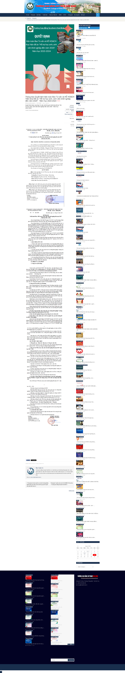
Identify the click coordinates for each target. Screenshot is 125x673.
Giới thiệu (39, 14)
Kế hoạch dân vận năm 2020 (83, 52)
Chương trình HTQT (80, 175)
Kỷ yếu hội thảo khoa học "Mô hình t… (85, 370)
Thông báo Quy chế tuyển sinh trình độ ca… (35, 643)
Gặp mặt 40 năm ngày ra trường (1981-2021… (86, 224)
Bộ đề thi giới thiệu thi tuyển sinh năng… (85, 148)
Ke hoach (72, 109)
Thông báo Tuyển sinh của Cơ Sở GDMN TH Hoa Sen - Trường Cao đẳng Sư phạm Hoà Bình (62, 484)
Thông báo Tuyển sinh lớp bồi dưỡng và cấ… (86, 288)
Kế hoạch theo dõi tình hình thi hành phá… (85, 92)
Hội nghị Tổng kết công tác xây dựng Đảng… (86, 449)
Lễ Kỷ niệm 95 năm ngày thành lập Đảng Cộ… (86, 433)
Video (78, 460)
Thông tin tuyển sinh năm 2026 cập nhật (34, 612)
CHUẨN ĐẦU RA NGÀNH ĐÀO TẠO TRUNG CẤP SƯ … (87, 196)
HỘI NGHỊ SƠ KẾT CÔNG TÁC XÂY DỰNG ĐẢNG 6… (88, 132)
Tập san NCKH (79, 119)
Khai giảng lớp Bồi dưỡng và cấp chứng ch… (86, 346)
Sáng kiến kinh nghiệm (80, 95)
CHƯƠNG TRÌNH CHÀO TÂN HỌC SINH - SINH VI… (87, 60)
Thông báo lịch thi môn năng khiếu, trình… (34, 619)
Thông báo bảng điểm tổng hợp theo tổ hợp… (35, 580)
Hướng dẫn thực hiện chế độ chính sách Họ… (86, 205)
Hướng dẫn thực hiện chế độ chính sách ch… (86, 354)
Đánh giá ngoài (79, 251)
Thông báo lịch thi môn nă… (56, 624)
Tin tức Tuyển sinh (80, 143)
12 (84, 553)
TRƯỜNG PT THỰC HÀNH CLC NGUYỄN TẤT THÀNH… (86, 36)
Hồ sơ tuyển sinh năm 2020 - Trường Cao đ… (86, 140)
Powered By (57, 667)
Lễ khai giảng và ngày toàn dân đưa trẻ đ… (86, 489)
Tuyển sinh (45, 14)
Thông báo (33, 14)
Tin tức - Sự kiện (79, 55)
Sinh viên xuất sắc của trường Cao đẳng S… (86, 264)
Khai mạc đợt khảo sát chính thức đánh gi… (86, 256)
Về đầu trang (71, 490)
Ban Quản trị (32, 103)
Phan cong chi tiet (68, 114)
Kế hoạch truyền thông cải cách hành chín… (86, 76)
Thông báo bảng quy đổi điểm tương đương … (86, 441)
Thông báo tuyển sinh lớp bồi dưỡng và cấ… (86, 394)
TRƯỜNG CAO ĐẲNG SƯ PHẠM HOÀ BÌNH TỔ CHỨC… (86, 320)
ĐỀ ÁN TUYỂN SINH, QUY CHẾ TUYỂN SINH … (87, 386)
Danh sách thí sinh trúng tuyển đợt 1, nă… (85, 213)
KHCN (60, 14)
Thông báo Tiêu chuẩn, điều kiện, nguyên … (35, 604)
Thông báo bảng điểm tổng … (57, 580)
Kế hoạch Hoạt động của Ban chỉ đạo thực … (86, 248)
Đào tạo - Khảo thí (53, 14)
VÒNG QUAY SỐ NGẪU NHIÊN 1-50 (84, 216)
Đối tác (78, 103)
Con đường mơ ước (81, 465)
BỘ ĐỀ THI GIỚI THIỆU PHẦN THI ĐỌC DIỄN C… (87, 280)
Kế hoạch (83, 14)
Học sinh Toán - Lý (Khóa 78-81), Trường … (86, 164)
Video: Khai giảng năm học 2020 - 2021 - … (86, 505)
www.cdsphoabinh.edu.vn (36, 477)
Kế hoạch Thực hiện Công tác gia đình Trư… (86, 338)
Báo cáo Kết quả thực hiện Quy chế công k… (86, 312)
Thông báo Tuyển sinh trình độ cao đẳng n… (35, 627)
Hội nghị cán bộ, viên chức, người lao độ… (85, 116)
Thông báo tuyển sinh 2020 (82, 232)
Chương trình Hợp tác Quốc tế (83, 180)
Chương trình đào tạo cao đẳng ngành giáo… (86, 172)
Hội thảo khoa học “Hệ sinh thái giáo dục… (85, 417)
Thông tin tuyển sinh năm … (56, 616)
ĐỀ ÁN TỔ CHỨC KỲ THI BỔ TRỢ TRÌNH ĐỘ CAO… (88, 84)
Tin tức (27, 14)
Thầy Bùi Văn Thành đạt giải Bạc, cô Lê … (85, 378)
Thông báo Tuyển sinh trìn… (57, 633)
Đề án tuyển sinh (80, 79)
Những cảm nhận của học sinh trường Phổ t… (86, 240)
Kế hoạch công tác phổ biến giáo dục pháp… (86, 44)
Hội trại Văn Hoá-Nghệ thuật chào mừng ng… (86, 68)
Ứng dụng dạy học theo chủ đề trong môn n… (86, 124)
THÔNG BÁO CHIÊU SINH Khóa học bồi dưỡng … (87, 425)
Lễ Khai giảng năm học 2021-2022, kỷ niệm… (86, 537)
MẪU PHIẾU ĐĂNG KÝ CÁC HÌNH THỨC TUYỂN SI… (88, 513)
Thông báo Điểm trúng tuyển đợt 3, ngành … (86, 304)
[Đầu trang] (1, 672)
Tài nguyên (70, 14)
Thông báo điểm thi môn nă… (57, 589)
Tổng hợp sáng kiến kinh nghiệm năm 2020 (86, 100)
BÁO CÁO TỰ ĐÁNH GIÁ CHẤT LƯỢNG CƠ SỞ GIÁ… (88, 481)
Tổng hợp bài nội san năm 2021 (83, 272)
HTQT (64, 14)
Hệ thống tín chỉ (79, 167)
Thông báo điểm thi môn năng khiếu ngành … (86, 529)
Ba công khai (76, 14)
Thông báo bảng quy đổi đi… (57, 642)
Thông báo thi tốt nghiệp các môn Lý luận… (86, 410)
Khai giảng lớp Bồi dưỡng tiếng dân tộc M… (86, 296)
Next (73, 644)
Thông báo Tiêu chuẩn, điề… (57, 607)
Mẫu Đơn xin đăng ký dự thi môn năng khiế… (86, 473)
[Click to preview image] (49, 59)
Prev (70, 644)
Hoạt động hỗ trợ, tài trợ (82, 156)
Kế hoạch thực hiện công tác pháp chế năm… (86, 497)
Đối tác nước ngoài (80, 108)
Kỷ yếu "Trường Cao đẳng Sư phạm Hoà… (85, 402)
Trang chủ (29, 18)
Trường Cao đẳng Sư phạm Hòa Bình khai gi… (86, 457)
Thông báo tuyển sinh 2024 (82, 188)
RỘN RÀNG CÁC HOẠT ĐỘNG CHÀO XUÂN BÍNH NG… (87, 329)
